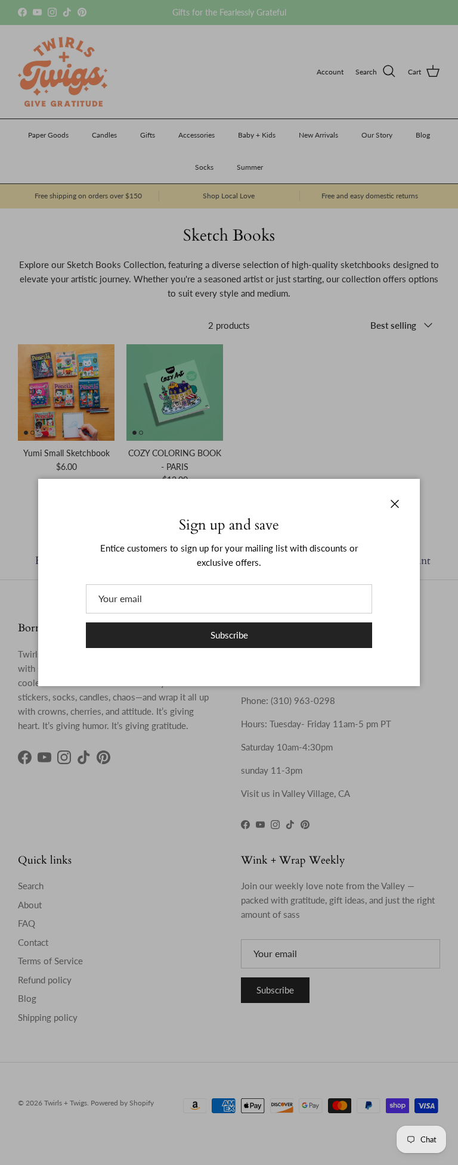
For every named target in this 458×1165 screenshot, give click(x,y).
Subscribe (229, 635)
